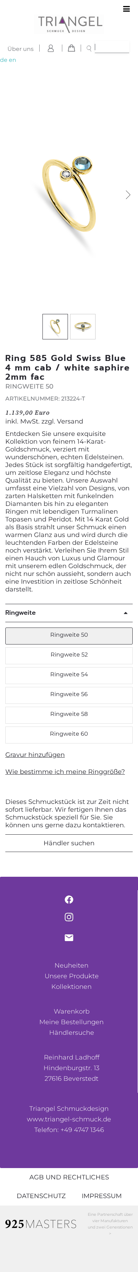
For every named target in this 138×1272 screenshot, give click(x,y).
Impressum (102, 1196)
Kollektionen (71, 987)
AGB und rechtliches (69, 1177)
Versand (70, 421)
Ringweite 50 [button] (69, 634)
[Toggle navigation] (126, 9)
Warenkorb (72, 1011)
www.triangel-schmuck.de (69, 1119)
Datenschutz (41, 1196)
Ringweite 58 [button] (69, 714)
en (12, 60)
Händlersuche (71, 1033)
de (3, 60)
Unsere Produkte (72, 976)
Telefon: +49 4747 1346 (69, 1130)
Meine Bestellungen (71, 1022)
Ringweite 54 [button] (69, 674)
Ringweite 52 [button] (69, 654)
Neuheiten (71, 965)
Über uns (20, 49)
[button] (128, 195)
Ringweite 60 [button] (69, 733)
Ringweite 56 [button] (69, 694)
